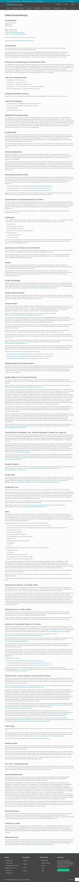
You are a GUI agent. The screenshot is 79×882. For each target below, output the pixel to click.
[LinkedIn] (70, 1)
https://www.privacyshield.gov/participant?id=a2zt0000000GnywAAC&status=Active (24, 635)
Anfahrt (42, 870)
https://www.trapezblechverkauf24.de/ (17, 34)
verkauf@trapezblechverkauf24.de (16, 32)
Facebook (25, 860)
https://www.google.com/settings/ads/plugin (20, 451)
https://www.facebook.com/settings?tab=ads (57, 713)
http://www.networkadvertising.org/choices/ (32, 456)
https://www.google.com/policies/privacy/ (46, 468)
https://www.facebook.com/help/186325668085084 (16, 641)
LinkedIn (24, 870)
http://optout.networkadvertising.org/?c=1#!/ (43, 186)
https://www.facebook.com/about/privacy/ (18, 670)
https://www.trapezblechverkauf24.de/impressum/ (22, 40)
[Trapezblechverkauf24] (14, 4)
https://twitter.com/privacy (59, 736)
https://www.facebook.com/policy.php (53, 705)
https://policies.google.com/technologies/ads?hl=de (18, 358)
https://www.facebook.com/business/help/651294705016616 (19, 708)
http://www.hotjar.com (45, 514)
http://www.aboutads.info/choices (63, 719)
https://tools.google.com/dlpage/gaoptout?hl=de (16, 343)
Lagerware (43, 865)
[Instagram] (72, 1)
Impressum (18, 879)
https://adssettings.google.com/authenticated (15, 427)
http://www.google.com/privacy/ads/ (13, 459)
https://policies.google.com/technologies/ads (19, 425)
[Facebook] (67, 1)
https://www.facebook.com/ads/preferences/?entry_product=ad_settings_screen (25, 660)
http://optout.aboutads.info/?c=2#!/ (43, 188)
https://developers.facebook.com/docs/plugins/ (59, 631)
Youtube (24, 867)
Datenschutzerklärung (25, 879)
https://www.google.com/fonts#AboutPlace (40, 505)
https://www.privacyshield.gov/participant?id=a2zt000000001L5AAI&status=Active (24, 315)
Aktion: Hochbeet (44, 860)
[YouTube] (69, 1)
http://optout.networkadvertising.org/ (24, 719)
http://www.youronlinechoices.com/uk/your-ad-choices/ (30, 721)
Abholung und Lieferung (45, 863)
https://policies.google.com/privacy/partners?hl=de (18, 354)
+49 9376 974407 (13, 29)
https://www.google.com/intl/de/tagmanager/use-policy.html (43, 287)
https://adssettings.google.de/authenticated (16, 356)
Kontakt (42, 868)
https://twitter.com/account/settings (41, 738)
